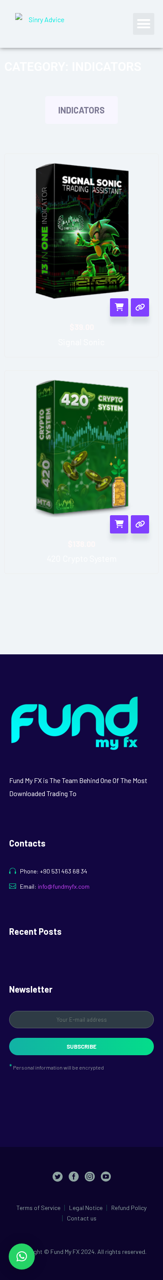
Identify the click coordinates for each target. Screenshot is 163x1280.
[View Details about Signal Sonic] (140, 307)
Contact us (81, 1218)
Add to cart (119, 307)
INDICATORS (81, 110)
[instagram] (90, 1176)
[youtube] (106, 1176)
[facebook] (74, 1176)
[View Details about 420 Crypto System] (140, 524)
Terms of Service (38, 1208)
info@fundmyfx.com (64, 886)
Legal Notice (86, 1208)
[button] (144, 24)
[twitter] (57, 1176)
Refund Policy (128, 1208)
